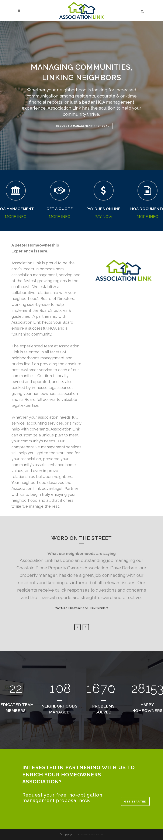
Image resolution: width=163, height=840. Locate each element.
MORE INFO (16, 216)
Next (86, 627)
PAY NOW (103, 216)
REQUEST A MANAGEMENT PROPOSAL (82, 126)
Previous (77, 627)
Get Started (135, 801)
